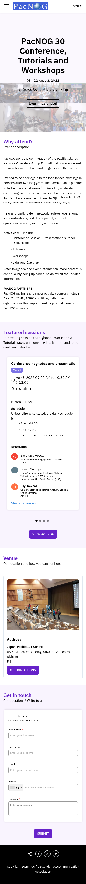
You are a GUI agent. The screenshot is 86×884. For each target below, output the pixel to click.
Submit (43, 833)
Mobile (12, 781)
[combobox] (16, 787)
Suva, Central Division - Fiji (45, 89)
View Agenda (43, 534)
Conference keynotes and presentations (45, 363)
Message (14, 798)
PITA (44, 298)
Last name (14, 747)
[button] (7, 6)
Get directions (23, 670)
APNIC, (8, 298)
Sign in (78, 6)
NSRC (30, 298)
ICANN (19, 298)
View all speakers (23, 503)
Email (12, 764)
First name (15, 729)
